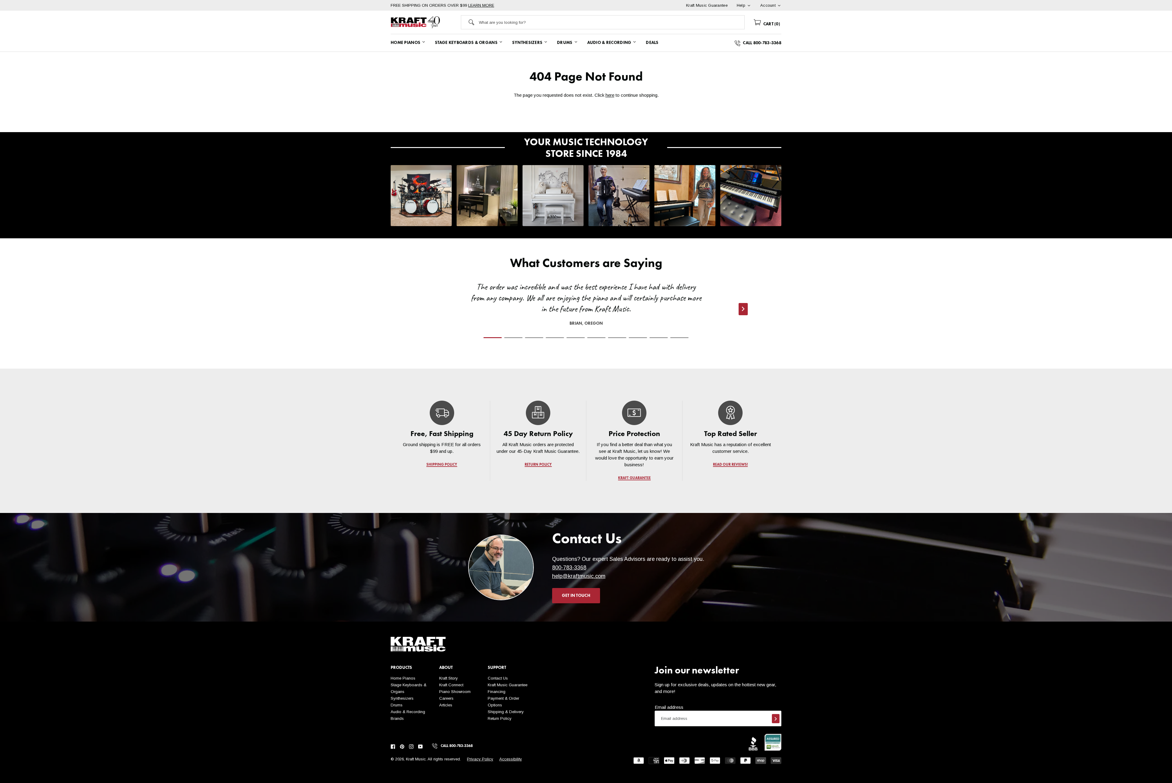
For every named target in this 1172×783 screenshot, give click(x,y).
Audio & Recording (408, 711)
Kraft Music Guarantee (507, 685)
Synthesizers (402, 698)
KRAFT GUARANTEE (634, 478)
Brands (397, 718)
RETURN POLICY (538, 465)
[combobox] (611, 22)
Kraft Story (448, 678)
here (610, 95)
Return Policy (500, 718)
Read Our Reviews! (730, 465)
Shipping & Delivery (506, 711)
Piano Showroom (455, 691)
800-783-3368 (569, 568)
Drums (397, 705)
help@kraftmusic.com (579, 576)
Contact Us (498, 678)
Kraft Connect (451, 685)
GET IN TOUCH (576, 596)
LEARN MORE (481, 5)
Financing (496, 691)
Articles (445, 705)
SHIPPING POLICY (441, 465)
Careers (446, 698)
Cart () (771, 24)
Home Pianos (403, 678)
